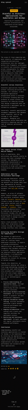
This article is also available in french (13, 52)
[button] (26, 2)
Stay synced (6, 2)
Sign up (14, 401)
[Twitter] (14, 405)
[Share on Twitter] (8, 369)
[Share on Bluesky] (11, 369)
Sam (9, 366)
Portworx (11, 199)
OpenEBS (3, 207)
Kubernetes (14, 10)
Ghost (18, 406)
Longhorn (13, 207)
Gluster (12, 205)
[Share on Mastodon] (13, 369)
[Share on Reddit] (15, 369)
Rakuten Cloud (20, 199)
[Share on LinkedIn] (17, 369)
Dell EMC (15, 188)
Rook (23, 203)
